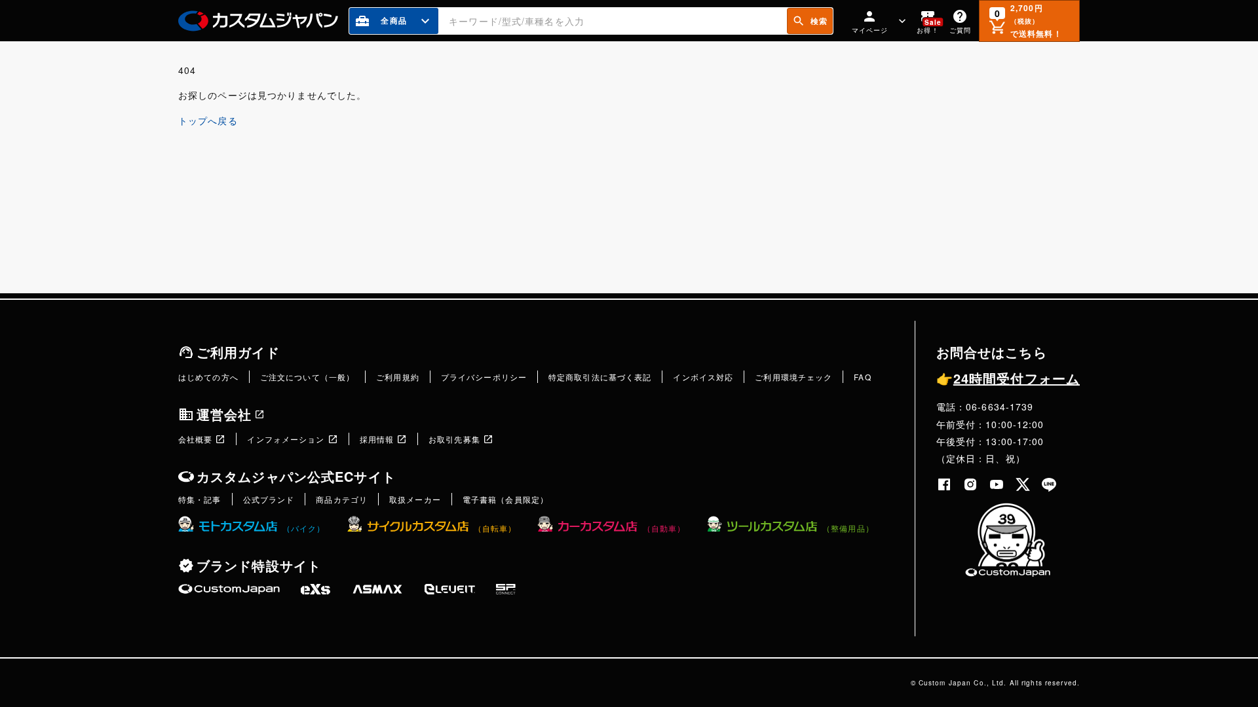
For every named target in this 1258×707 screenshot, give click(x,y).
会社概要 (195, 438)
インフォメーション (285, 438)
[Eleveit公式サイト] (450, 589)
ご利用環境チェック (793, 376)
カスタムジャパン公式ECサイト (296, 476)
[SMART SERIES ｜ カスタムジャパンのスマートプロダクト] (229, 589)
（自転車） (495, 528)
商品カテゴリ (342, 499)
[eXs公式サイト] (315, 589)
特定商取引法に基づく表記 (599, 376)
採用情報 (377, 438)
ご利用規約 (397, 376)
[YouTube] (996, 484)
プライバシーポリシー (484, 376)
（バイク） (304, 528)
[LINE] (1049, 484)
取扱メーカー (415, 499)
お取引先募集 (454, 438)
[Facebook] (944, 484)
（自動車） (664, 528)
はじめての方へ (208, 376)
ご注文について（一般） (307, 376)
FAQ (862, 376)
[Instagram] (970, 484)
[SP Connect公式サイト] (506, 589)
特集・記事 (199, 499)
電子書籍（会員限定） (505, 499)
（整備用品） (848, 528)
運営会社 (224, 414)
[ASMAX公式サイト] (377, 589)
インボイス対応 (703, 376)
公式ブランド (269, 499)
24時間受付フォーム (1008, 378)
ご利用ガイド (238, 351)
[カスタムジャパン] (258, 20)
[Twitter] (1023, 484)
